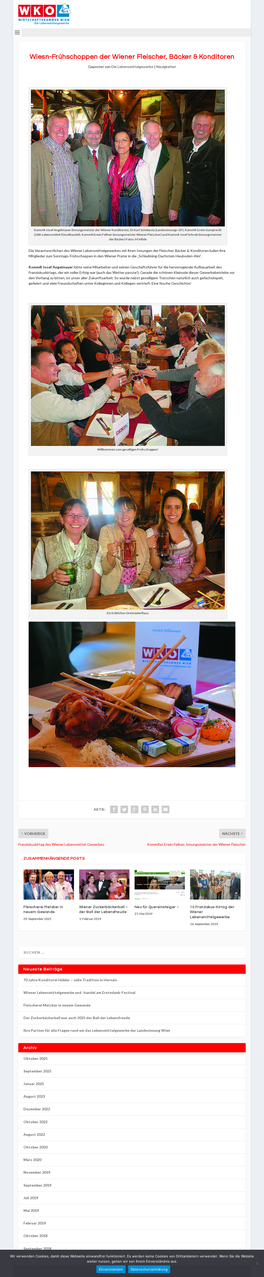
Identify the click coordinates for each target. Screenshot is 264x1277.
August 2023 (34, 1096)
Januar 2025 (33, 1083)
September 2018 (37, 1248)
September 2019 (37, 1185)
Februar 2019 (34, 1223)
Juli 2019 (30, 1198)
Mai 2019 (31, 1210)
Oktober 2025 (35, 1058)
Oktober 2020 (35, 1147)
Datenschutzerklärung (149, 1269)
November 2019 (36, 1172)
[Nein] (257, 1263)
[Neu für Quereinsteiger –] (160, 884)
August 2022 (34, 1134)
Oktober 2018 (35, 1235)
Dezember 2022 (36, 1109)
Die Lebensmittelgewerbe (132, 66)
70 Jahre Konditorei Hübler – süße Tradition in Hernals (70, 980)
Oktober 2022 (35, 1122)
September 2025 (37, 1071)
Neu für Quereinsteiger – (157, 907)
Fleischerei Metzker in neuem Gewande (56, 1005)
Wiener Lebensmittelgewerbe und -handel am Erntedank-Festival (79, 992)
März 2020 (32, 1159)
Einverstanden (111, 1269)
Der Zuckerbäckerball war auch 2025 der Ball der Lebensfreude (76, 1018)
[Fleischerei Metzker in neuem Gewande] (48, 884)
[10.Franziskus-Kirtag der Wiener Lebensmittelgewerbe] (215, 884)
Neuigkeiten (166, 66)
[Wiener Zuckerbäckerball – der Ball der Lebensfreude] (104, 884)
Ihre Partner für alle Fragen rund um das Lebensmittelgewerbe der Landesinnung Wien (96, 1030)
